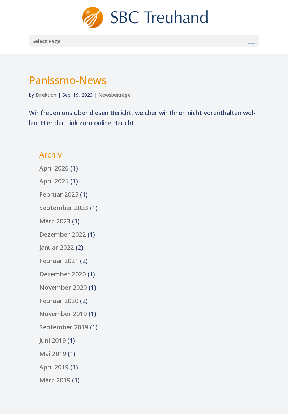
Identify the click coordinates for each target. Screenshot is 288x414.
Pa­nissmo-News (67, 80)
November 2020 (63, 287)
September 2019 (63, 327)
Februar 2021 (58, 260)
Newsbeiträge (114, 95)
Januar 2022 (56, 247)
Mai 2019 (52, 353)
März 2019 (54, 380)
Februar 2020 (58, 300)
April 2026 (53, 168)
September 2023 (63, 207)
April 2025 (53, 181)
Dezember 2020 (62, 274)
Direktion (46, 95)
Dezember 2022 (62, 234)
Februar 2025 (58, 194)
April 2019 (53, 367)
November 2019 (63, 313)
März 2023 (54, 221)
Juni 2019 (52, 340)
